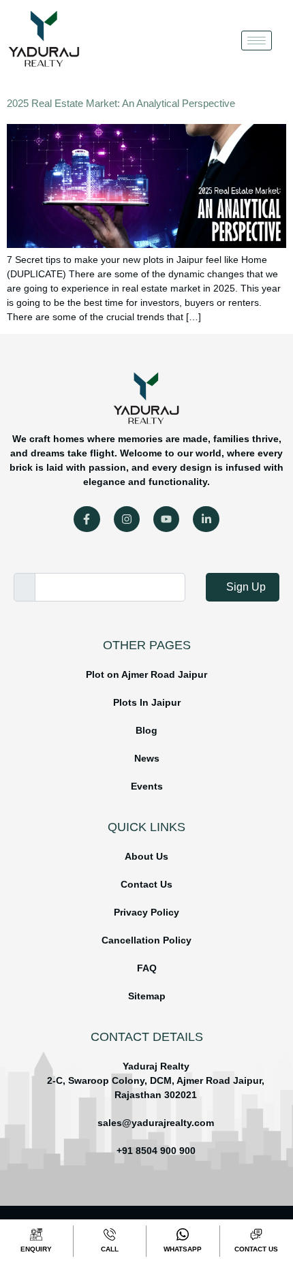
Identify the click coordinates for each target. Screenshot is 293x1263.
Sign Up (246, 587)
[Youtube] (166, 519)
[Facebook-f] (86, 519)
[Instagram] (127, 519)
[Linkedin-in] (206, 519)
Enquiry (36, 1249)
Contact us (256, 1249)
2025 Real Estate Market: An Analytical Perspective (121, 103)
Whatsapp (183, 1249)
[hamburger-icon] (256, 40)
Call (110, 1249)
